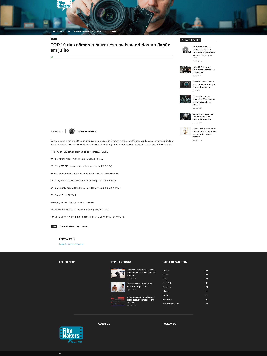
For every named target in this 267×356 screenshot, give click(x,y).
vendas (85, 226)
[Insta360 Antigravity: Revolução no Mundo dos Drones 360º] (185, 69)
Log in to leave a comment (71, 244)
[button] (213, 31)
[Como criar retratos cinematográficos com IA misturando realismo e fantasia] (185, 99)
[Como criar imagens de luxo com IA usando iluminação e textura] (185, 116)
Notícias (53, 39)
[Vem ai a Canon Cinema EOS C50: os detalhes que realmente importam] (185, 84)
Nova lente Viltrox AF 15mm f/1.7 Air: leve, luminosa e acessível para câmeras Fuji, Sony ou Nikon (204, 52)
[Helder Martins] (73, 131)
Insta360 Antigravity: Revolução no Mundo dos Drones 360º (204, 70)
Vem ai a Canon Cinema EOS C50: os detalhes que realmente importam (204, 84)
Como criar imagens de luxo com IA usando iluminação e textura (203, 116)
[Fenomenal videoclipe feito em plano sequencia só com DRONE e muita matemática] (118, 273)
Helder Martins (88, 131)
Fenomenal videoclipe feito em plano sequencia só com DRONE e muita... (141, 272)
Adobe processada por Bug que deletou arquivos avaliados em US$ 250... (141, 300)
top (78, 226)
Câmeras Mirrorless (66, 226)
